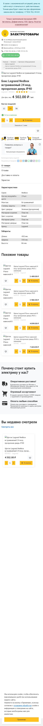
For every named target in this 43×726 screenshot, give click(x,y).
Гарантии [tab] (5, 180)
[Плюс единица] (11, 120)
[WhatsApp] (36, 161)
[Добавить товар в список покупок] (37, 131)
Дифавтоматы (17, 21)
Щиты (30, 21)
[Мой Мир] (23, 161)
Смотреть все (7, 427)
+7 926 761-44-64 (9, 51)
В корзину (28, 120)
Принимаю (21, 719)
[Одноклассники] (21, 161)
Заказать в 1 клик (21, 125)
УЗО (26, 21)
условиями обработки (22, 705)
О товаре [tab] (5, 165)
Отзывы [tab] (4, 170)
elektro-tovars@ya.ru (11, 45)
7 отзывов (31, 92)
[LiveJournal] (31, 161)
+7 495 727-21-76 (21, 51)
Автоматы (6, 21)
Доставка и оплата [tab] (10, 175)
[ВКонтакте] (18, 161)
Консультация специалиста (15, 152)
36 (16, 108)
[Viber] (34, 161)
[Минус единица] (3, 120)
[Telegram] (39, 161)
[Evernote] (29, 161)
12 (4, 108)
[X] (26, 161)
